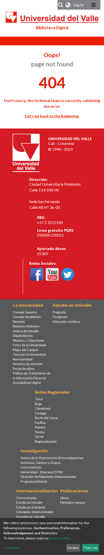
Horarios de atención (27, 364)
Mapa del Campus (25, 350)
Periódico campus (72, 502)
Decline (73, 548)
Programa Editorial (34, 481)
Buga (38, 404)
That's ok (90, 548)
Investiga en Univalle (30, 517)
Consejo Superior (25, 312)
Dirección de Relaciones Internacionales (48, 477)
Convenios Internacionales (34, 512)
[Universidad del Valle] (26, 152)
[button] (68, 5)
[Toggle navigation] (93, 5)
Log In (78, 4)
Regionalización (46, 441)
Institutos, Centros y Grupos (41, 463)
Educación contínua (66, 322)
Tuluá (39, 399)
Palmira (40, 427)
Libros (64, 498)
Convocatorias (31, 467)
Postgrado (60, 317)
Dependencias (23, 336)
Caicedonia (43, 408)
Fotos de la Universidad (29, 345)
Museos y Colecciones (28, 340)
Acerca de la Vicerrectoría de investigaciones (52, 458)
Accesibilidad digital (27, 383)
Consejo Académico (27, 317)
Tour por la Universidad (29, 354)
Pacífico (40, 423)
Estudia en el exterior (31, 507)
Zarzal (39, 437)
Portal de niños (23, 369)
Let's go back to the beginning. (52, 116)
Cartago (40, 413)
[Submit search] (61, 5)
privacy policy (59, 538)
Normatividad (22, 359)
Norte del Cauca (46, 418)
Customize (11, 548)
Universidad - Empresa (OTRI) (42, 472)
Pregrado (59, 312)
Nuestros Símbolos (26, 326)
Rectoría (19, 322)
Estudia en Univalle (29, 502)
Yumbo (40, 432)
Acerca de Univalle (26, 331)
